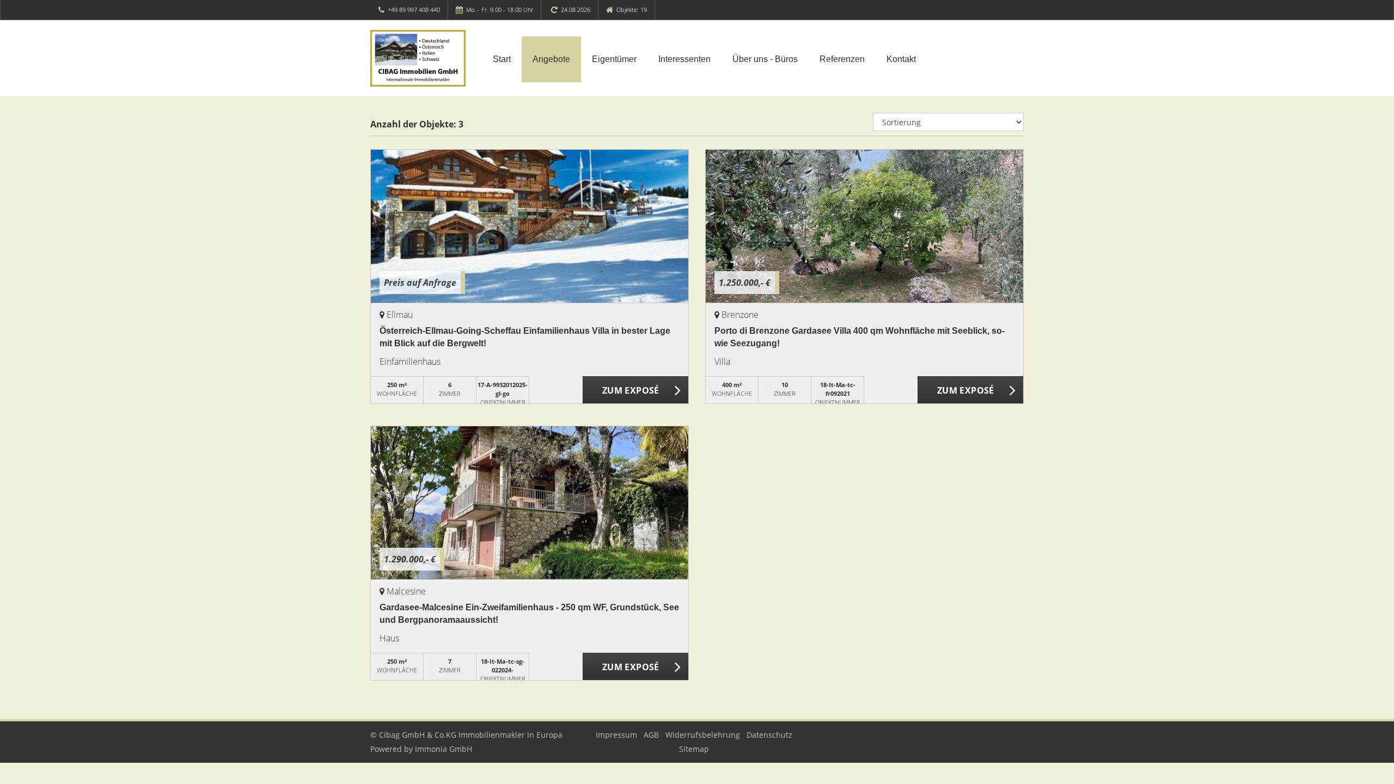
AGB (651, 735)
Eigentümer (614, 59)
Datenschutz (769, 735)
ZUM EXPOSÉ (630, 390)
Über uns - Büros (765, 59)
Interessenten (684, 59)
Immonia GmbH (443, 749)
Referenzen (842, 59)
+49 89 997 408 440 (414, 9)
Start (502, 59)
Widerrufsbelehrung (702, 735)
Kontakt (901, 59)
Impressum (616, 735)
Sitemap (694, 749)
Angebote (551, 59)
